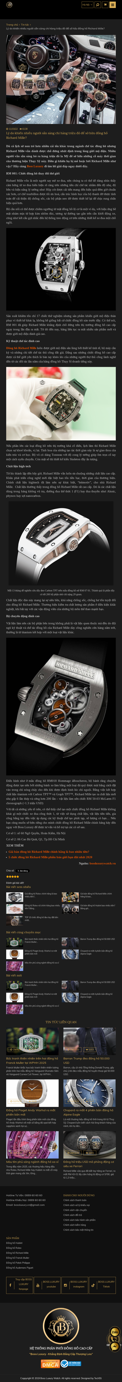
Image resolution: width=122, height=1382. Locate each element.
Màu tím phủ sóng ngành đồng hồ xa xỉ (42, 963)
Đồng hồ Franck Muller (17, 1257)
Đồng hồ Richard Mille (17, 1252)
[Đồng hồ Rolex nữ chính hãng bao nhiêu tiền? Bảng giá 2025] (14, 909)
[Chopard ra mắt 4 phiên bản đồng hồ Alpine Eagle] (70, 954)
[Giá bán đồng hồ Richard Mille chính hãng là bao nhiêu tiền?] (70, 897)
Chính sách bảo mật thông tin (78, 1229)
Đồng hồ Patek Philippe (18, 1262)
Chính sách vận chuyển (75, 1210)
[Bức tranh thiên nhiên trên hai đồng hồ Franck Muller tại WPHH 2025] (14, 942)
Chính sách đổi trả (72, 1215)
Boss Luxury (35, 166)
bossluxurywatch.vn (103, 863)
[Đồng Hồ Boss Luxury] (9, 5)
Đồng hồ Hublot (14, 1243)
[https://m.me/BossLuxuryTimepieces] (114, 1346)
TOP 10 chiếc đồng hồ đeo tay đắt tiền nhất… (41, 918)
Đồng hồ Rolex (13, 1248)
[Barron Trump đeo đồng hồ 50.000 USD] (70, 942)
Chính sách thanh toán (74, 1200)
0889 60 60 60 (33, 1195)
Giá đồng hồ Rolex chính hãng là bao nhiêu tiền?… (41, 895)
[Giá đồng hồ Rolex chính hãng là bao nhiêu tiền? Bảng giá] (14, 897)
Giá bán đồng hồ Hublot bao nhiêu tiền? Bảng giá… (97, 907)
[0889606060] (114, 1331)
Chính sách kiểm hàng (74, 1225)
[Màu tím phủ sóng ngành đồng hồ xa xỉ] (14, 966)
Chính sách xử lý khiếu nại (76, 1205)
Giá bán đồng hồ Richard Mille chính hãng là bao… (96, 895)
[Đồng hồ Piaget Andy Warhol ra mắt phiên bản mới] (14, 954)
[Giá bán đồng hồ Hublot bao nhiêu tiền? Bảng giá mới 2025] (70, 909)
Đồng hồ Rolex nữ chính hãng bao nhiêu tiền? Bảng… (42, 907)
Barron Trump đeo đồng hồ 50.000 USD (97, 939)
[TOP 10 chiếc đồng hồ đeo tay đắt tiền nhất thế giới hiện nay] (14, 921)
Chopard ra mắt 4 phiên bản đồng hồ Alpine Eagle (96, 952)
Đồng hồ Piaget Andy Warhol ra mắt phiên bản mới (41, 952)
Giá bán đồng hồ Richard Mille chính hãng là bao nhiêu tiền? (49, 851)
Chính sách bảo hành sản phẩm (79, 1220)
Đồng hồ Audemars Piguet (19, 1267)
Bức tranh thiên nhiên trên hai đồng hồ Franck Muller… (41, 940)
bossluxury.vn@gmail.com (29, 1204)
